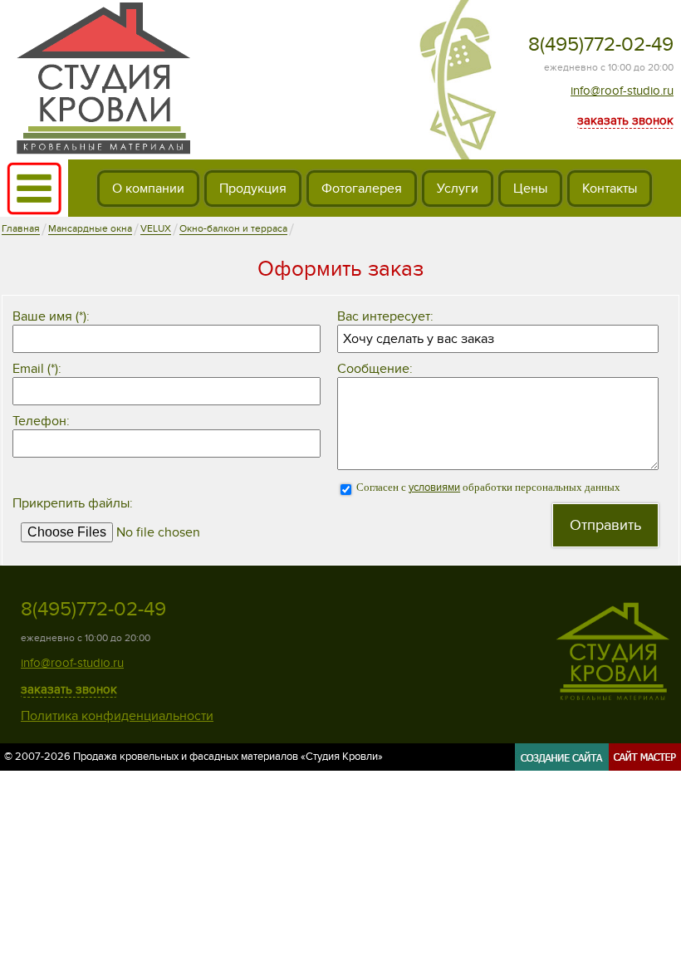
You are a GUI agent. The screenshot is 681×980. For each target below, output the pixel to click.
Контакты (609, 188)
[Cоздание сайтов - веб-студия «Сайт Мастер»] (598, 764)
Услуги (457, 188)
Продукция (253, 188)
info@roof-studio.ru (622, 90)
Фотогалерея (361, 188)
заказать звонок (625, 120)
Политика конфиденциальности (117, 716)
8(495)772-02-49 (601, 44)
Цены (530, 188)
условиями (434, 488)
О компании (148, 188)
